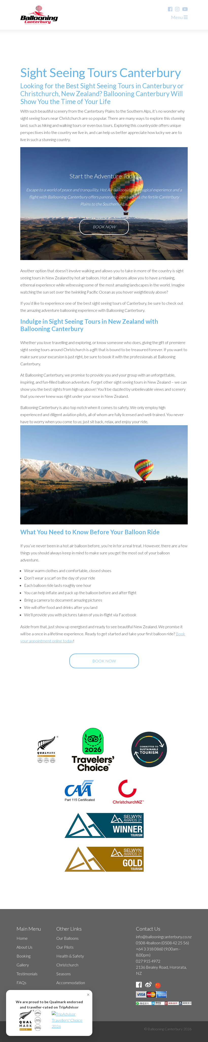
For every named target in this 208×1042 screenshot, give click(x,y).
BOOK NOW (104, 660)
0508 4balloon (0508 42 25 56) (162, 942)
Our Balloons (67, 938)
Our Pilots (65, 947)
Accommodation (70, 982)
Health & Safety (70, 955)
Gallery (22, 964)
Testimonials (27, 973)
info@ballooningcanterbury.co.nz (164, 936)
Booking (23, 955)
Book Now (104, 226)
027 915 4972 (148, 961)
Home (22, 938)
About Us (24, 947)
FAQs (21, 982)
